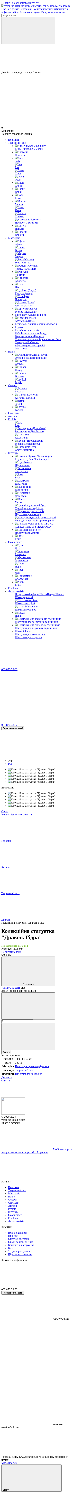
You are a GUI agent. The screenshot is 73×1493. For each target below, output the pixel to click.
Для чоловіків (16, 591)
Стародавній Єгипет (27, 342)
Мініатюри (21, 348)
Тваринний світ (17, 142)
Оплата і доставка (21, 9)
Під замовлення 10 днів (28, 1073)
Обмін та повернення (43, 9)
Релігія (12, 419)
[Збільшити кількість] (28, 1036)
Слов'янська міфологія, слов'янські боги (38, 339)
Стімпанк (13, 413)
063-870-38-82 (9, 669)
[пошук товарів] (28, 30)
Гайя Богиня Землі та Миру (31, 333)
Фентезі (12, 385)
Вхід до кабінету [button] (17, 1232)
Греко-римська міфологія (29, 336)
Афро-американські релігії (30, 345)
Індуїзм (19, 327)
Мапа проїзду (9, 1462)
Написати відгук (11, 951)
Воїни (11, 351)
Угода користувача (30, 12)
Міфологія (14, 237)
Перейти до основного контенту (20, 2)
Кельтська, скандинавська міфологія (36, 323)
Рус (10, 763)
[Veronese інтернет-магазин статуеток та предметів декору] (13, 1113)
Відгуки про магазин (53, 12)
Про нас (6, 9)
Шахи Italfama (23, 631)
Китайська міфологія (27, 330)
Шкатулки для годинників (30, 634)
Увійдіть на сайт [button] (10, 987)
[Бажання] (36, 57)
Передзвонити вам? (13, 728)
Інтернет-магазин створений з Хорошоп (24, 1152)
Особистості (15, 542)
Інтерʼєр (13, 452)
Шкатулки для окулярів (28, 637)
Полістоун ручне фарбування (32, 1066)
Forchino (13, 588)
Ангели (12, 416)
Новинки (13, 139)
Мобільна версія (62, 1149)
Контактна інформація (21, 1245)
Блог (17, 12)
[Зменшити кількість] (28, 1006)
